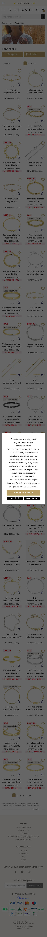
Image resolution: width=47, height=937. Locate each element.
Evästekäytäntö (17, 479)
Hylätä (15, 498)
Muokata (32, 498)
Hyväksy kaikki (23, 492)
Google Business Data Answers (23, 486)
